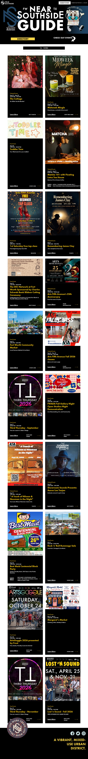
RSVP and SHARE (29, 435)
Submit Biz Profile (76, 2)
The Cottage (16, 98)
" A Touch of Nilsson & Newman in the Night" (21, 498)
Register (33, 253)
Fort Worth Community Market (21, 346)
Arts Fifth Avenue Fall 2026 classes (61, 358)
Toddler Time (16, 149)
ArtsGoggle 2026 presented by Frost (24, 642)
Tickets (71, 253)
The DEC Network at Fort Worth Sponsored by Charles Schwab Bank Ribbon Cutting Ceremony (25, 290)
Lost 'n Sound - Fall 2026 (60, 711)
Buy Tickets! (32, 114)
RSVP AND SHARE (29, 650)
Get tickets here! (67, 435)
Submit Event (64, 3)
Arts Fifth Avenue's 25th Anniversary (60, 295)
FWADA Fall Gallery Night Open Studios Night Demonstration (61, 406)
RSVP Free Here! (68, 114)
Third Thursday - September (24, 427)
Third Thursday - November (24, 711)
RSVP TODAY (32, 305)
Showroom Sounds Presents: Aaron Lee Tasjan (62, 489)
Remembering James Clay (61, 246)
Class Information (67, 367)
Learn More (14, 114)
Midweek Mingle (56, 107)
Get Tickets (70, 506)
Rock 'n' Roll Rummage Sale (62, 545)
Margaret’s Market (57, 620)
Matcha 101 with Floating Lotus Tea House (61, 176)
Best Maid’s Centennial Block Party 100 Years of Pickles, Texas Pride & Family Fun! (28, 579)
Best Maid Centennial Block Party (24, 567)
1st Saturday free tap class (23, 246)
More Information (67, 304)
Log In (85, 2)
